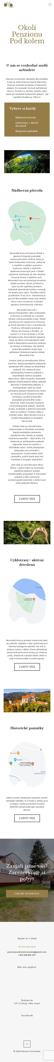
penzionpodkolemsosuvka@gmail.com (27, 952)
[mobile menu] (49, 4)
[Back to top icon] (27, 1044)
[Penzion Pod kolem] (8, 4)
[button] (27, 499)
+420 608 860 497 (27, 955)
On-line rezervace (27, 947)
